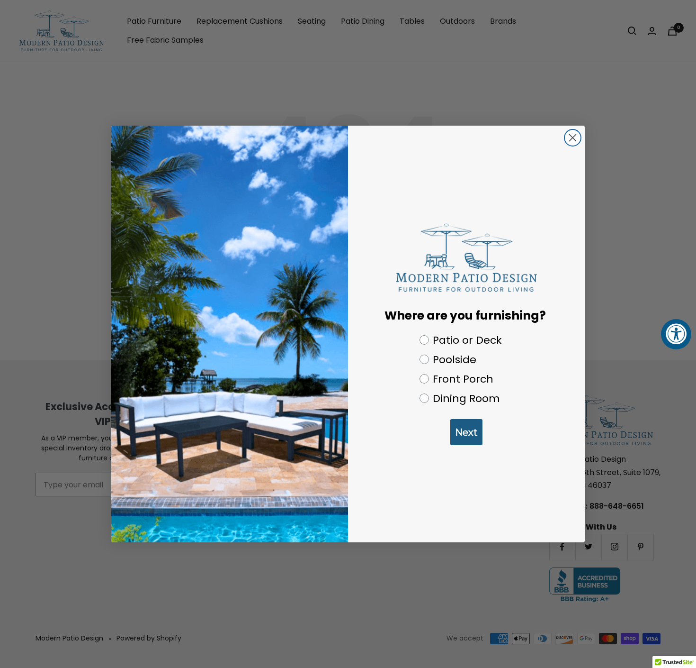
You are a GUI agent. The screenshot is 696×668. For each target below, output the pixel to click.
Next (466, 432)
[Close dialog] (572, 137)
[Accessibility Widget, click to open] (676, 334)
